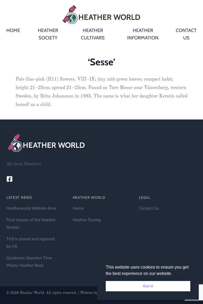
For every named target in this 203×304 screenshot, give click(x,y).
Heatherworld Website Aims (31, 208)
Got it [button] (148, 286)
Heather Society (87, 219)
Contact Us (149, 208)
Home (78, 208)
